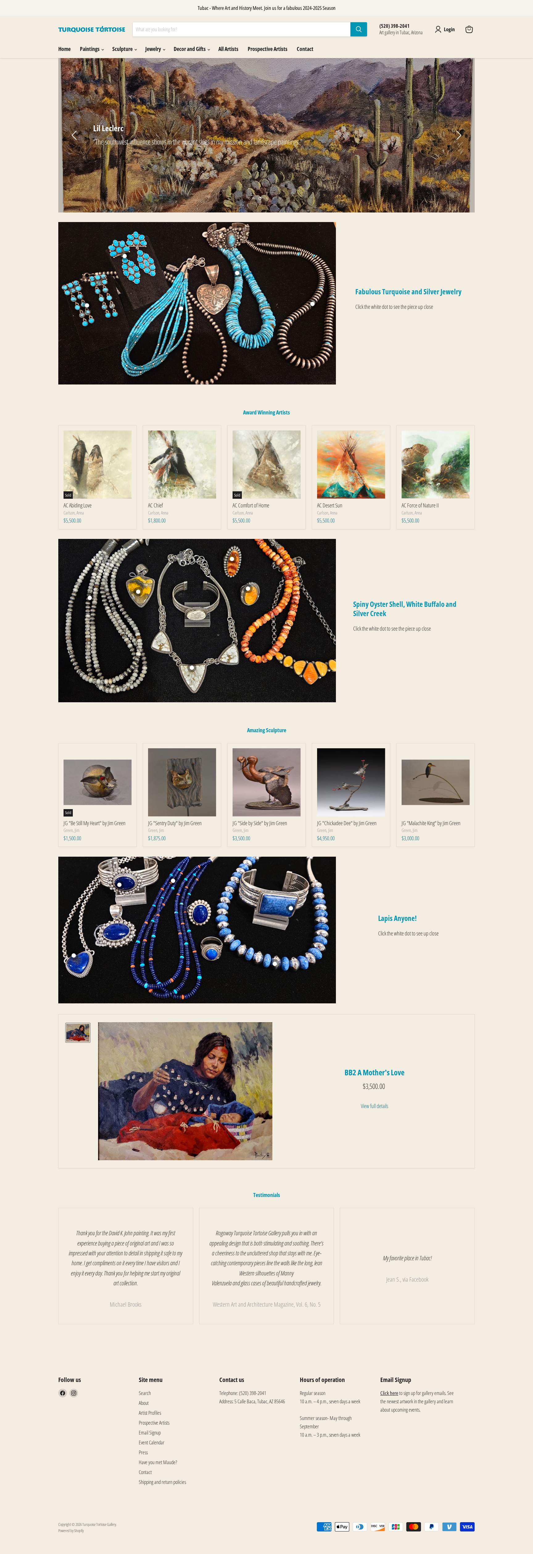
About (144, 1402)
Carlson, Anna (74, 513)
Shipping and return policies (162, 1481)
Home (64, 48)
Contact (305, 48)
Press (143, 1452)
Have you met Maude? (158, 1462)
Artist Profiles (150, 1412)
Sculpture (123, 48)
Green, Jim (72, 830)
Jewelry (153, 48)
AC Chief (155, 505)
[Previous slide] (75, 135)
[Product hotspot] (124, 256)
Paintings (90, 48)
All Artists (228, 48)
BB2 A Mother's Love (374, 1072)
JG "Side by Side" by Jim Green (260, 823)
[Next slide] (458, 135)
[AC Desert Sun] (351, 464)
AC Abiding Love (78, 505)
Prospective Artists (267, 48)
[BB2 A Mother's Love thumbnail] (78, 1033)
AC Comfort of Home (251, 505)
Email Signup (150, 1432)
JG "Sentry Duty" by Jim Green (175, 823)
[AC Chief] (182, 464)
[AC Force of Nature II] (436, 464)
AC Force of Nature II (420, 505)
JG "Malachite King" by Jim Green (431, 823)
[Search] (358, 29)
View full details (374, 1106)
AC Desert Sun (329, 505)
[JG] (182, 782)
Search (145, 1392)
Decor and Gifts (190, 48)
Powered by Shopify (71, 1530)
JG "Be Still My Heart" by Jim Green (95, 823)
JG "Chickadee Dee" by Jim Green (347, 823)
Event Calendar (151, 1442)
